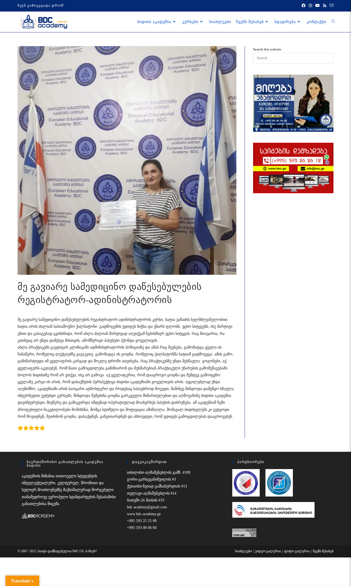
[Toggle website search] (333, 22)
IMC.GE (78, 551)
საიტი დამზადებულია (55, 551)
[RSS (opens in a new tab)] (324, 6)
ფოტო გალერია (297, 551)
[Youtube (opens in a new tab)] (317, 6)
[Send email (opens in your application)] (330, 6)
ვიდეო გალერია (268, 551)
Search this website (267, 49)
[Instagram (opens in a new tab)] (310, 6)
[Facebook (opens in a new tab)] (303, 6)
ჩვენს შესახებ (323, 551)
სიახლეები (243, 551)
